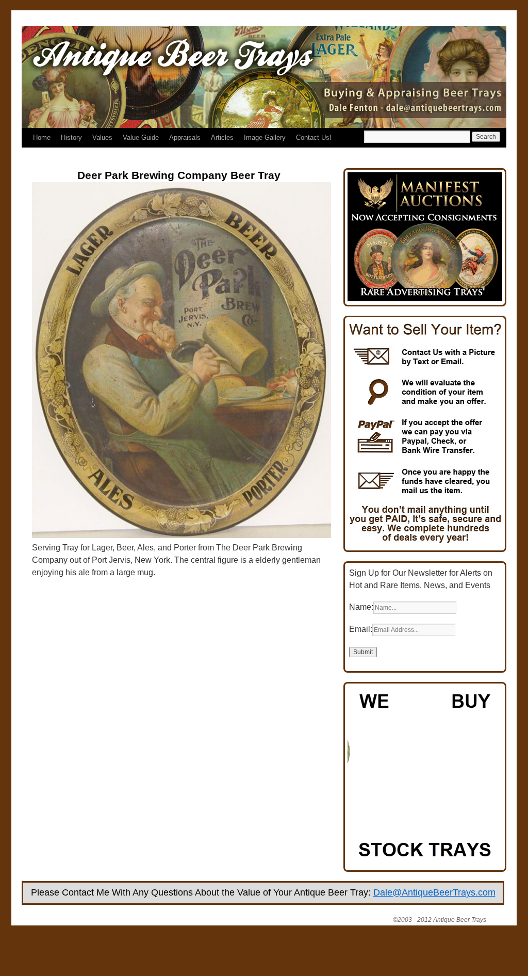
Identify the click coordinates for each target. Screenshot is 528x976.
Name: (361, 607)
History (71, 137)
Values (102, 137)
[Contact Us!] (425, 544)
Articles (222, 137)
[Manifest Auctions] (425, 298)
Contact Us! (314, 137)
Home (42, 137)
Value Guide (141, 137)
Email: (360, 629)
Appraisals (185, 137)
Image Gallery (265, 137)
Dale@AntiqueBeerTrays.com (434, 892)
